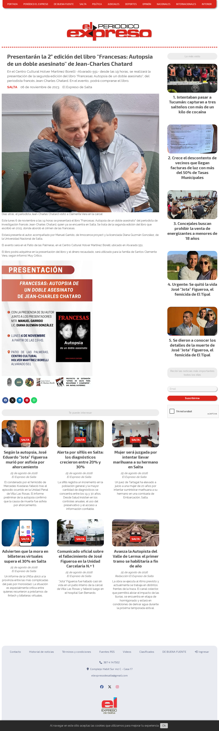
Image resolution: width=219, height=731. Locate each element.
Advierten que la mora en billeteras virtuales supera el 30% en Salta (25, 556)
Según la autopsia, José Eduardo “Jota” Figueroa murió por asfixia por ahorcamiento (25, 459)
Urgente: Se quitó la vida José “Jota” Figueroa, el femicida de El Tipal (194, 289)
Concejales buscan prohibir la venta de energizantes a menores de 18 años (192, 230)
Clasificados (146, 651)
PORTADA (12, 4)
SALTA (83, 4)
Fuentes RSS (107, 651)
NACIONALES (163, 4)
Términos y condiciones (76, 651)
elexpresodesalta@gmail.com (109, 675)
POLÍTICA (97, 4)
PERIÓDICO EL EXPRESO (35, 4)
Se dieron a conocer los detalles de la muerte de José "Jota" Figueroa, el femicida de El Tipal (193, 347)
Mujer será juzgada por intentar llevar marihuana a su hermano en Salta (135, 459)
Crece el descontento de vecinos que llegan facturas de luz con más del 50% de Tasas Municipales (193, 167)
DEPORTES (131, 4)
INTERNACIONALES (186, 4)
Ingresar (203, 651)
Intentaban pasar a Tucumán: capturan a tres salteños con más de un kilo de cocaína (192, 104)
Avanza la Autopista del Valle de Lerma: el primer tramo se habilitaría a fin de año (136, 558)
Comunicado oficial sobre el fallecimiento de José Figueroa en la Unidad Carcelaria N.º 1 (80, 558)
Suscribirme (192, 398)
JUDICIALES (113, 4)
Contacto (15, 651)
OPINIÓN (147, 4)
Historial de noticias (41, 651)
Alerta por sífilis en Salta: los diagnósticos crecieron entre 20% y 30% (80, 459)
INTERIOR (207, 4)
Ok (164, 725)
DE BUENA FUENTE (64, 4)
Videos (127, 651)
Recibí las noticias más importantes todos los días (192, 372)
